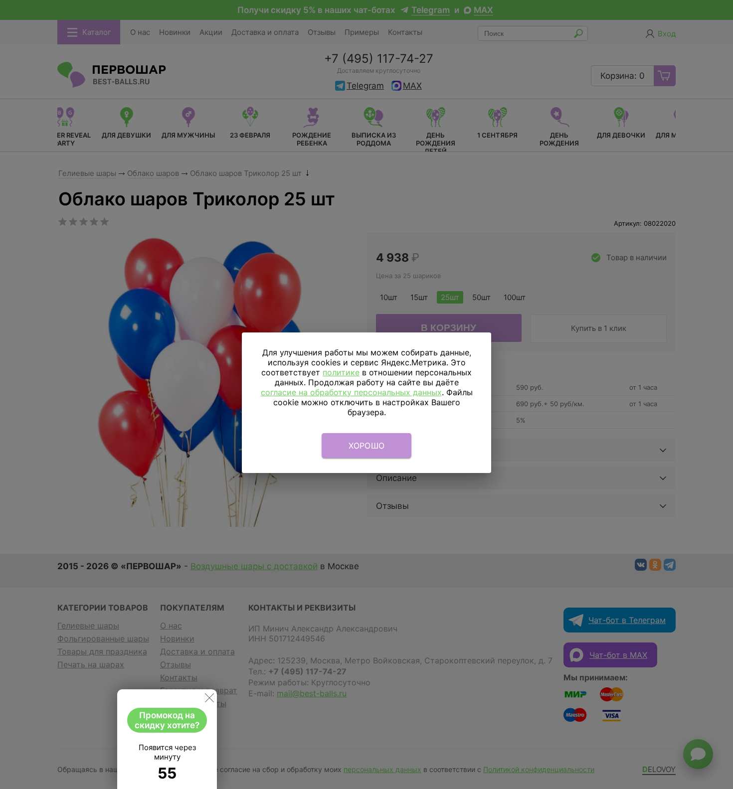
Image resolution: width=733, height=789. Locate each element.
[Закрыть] (209, 700)
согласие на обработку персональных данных (351, 392)
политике (341, 372)
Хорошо (367, 446)
